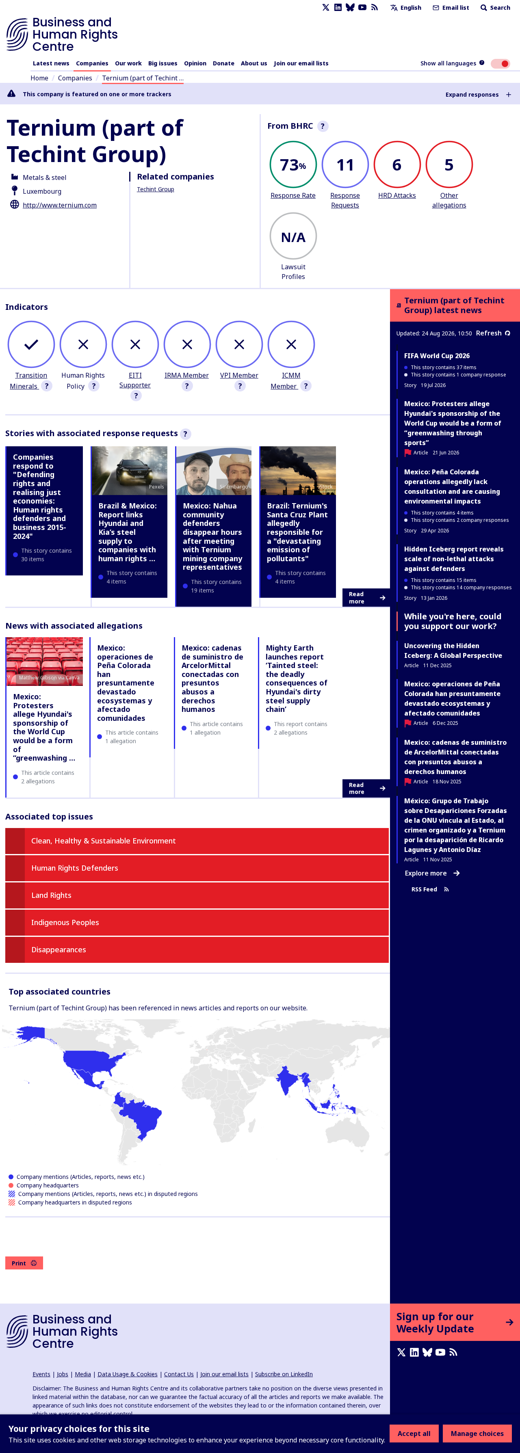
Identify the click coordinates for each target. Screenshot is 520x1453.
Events (41, 1374)
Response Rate (293, 195)
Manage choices (477, 1433)
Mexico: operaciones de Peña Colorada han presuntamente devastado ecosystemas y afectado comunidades (125, 683)
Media (83, 1374)
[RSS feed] (374, 7)
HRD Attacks (397, 195)
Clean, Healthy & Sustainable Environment (103, 840)
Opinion (195, 63)
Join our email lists (301, 63)
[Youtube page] (362, 7)
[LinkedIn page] (338, 7)
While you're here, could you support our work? (453, 621)
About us (254, 63)
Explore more (426, 873)
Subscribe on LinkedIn (284, 1374)
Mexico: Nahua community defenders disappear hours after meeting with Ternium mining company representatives (212, 536)
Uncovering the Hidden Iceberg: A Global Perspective (453, 650)
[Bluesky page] (350, 7)
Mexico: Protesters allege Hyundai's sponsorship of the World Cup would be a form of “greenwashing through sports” (452, 423)
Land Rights (51, 895)
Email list (455, 7)
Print (19, 1263)
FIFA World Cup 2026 (437, 355)
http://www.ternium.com (60, 205)
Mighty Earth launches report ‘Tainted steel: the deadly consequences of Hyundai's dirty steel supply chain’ (296, 678)
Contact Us (179, 1374)
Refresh (489, 333)
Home (39, 78)
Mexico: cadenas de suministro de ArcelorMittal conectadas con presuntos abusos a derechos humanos (212, 678)
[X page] (326, 7)
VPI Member (239, 375)
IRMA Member (187, 375)
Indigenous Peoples (65, 922)
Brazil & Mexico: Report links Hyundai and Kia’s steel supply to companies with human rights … (127, 532)
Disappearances (58, 949)
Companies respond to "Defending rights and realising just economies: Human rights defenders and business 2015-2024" (39, 496)
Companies (92, 63)
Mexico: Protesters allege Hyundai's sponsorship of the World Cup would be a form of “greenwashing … (44, 727)
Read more (356, 597)
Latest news (51, 63)
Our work (128, 63)
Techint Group (155, 189)
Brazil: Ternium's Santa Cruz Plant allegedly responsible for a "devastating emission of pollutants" (297, 532)
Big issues (163, 63)
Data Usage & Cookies (128, 1374)
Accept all (414, 1433)
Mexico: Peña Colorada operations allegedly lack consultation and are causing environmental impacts (452, 486)
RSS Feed (424, 889)
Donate (223, 63)
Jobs (62, 1374)
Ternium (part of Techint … (143, 78)
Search (499, 7)
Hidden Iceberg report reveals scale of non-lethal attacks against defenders (454, 559)
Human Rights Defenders (74, 868)
